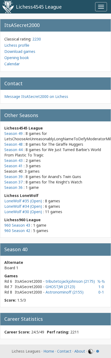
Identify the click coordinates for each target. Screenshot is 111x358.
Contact (64, 351)
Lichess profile (16, 45)
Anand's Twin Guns (64, 176)
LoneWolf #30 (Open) (23, 211)
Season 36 (13, 187)
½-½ (101, 281)
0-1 (101, 292)
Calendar (12, 63)
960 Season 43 (17, 225)
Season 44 (13, 149)
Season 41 (13, 165)
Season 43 (13, 160)
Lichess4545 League (39, 7)
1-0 (101, 286)
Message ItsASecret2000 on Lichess (36, 96)
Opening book (16, 57)
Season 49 (13, 133)
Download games (19, 51)
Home (48, 351)
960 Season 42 (17, 230)
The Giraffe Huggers (65, 144)
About (79, 351)
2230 (36, 39)
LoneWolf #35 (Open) (23, 200)
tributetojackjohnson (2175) (70, 281)
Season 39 (13, 176)
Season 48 (13, 144)
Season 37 (13, 182)
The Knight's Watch (65, 182)
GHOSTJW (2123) (60, 286)
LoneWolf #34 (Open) (23, 206)
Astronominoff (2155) (65, 292)
